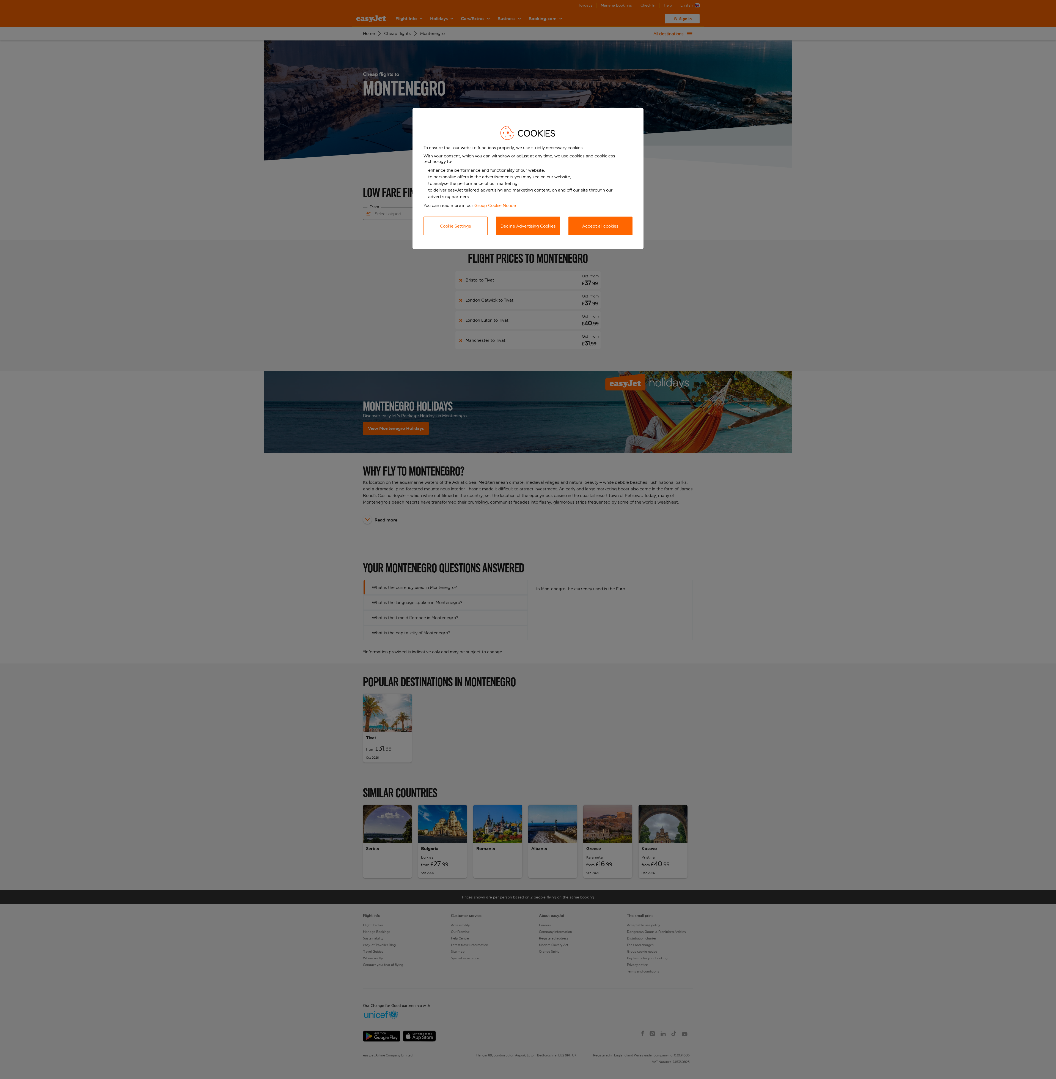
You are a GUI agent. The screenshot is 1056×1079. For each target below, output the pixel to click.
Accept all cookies (600, 226)
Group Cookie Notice (495, 205)
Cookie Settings (455, 226)
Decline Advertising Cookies (528, 226)
